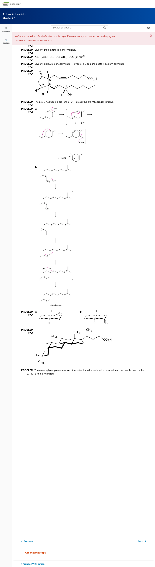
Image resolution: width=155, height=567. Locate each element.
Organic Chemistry (16, 13)
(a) (36, 108)
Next (140, 541)
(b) (36, 166)
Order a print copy (35, 552)
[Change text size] (148, 27)
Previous (28, 541)
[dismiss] (151, 35)
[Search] (104, 27)
